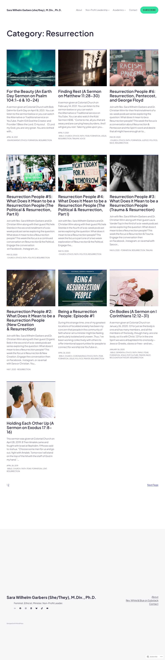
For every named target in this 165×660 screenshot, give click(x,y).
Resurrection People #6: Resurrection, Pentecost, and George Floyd (133, 95)
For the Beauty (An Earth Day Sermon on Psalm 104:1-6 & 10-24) (29, 95)
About (155, 596)
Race (112, 143)
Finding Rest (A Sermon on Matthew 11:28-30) (79, 93)
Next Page (152, 484)
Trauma (75, 138)
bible (61, 136)
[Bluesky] (36, 608)
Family (140, 352)
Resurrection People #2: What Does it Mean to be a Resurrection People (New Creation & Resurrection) (31, 320)
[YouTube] (47, 608)
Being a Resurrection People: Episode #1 (77, 313)
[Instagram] (26, 608)
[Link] (15, 608)
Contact (153, 603)
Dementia (120, 352)
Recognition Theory (119, 358)
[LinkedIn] (31, 608)
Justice (145, 140)
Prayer (87, 358)
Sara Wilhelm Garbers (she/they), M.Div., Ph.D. (34, 10)
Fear (87, 136)
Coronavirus (79, 356)
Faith (82, 136)
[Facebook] (20, 608)
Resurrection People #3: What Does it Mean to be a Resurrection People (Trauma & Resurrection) (134, 203)
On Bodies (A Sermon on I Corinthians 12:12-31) (133, 313)
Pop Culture (132, 355)
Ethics (24, 140)
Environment (13, 140)
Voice (82, 138)
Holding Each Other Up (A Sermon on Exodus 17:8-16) (30, 427)
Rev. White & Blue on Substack (142, 600)
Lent (45, 468)
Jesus (103, 136)
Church (68, 136)
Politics (153, 140)
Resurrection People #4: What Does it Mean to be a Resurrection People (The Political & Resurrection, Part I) (82, 205)
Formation (33, 140)
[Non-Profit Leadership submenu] (108, 10)
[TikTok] (42, 608)
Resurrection (45, 140)
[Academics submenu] (125, 10)
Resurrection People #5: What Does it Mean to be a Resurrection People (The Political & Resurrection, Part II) (31, 205)
